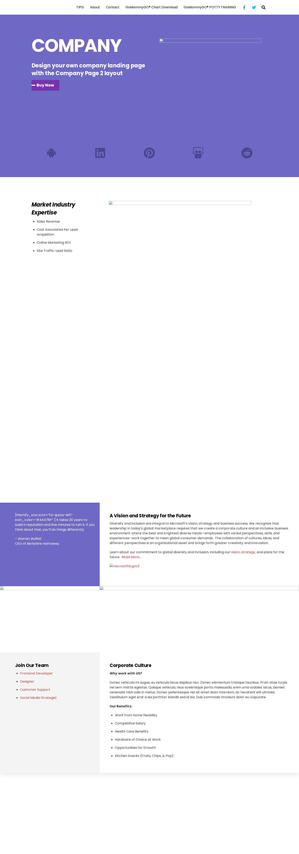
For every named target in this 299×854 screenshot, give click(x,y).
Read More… (131, 557)
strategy (248, 552)
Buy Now (45, 85)
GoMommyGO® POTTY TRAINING (210, 7)
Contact (112, 7)
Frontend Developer (36, 673)
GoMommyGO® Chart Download (151, 7)
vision (235, 552)
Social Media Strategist (38, 697)
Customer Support (35, 689)
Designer (27, 681)
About (95, 7)
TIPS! (80, 7)
